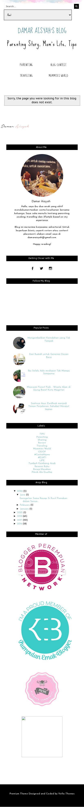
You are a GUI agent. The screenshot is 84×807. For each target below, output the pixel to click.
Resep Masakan (42, 469)
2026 (20, 491)
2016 (20, 524)
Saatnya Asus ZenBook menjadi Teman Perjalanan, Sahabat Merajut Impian (48, 406)
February (25, 505)
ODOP (42, 452)
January (25, 509)
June (23, 495)
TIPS (42, 434)
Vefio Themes (66, 794)
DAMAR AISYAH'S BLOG (42, 31)
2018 (20, 516)
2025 (20, 512)
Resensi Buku (42, 466)
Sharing (42, 440)
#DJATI (42, 457)
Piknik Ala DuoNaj (42, 472)
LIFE (42, 460)
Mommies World (58, 76)
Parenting (26, 65)
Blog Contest (58, 65)
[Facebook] (32, 268)
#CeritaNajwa (42, 454)
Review (42, 443)
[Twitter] (41, 268)
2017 (20, 520)
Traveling (26, 76)
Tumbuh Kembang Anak (42, 463)
